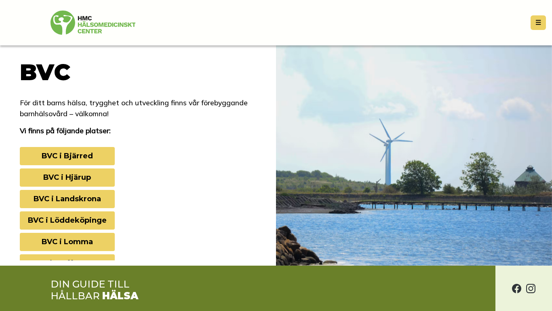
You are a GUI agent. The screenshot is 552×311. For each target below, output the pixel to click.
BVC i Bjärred (67, 155)
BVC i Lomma (67, 241)
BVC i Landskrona (67, 198)
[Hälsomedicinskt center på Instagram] (530, 288)
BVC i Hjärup (67, 177)
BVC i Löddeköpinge (66, 220)
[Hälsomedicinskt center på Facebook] (516, 288)
